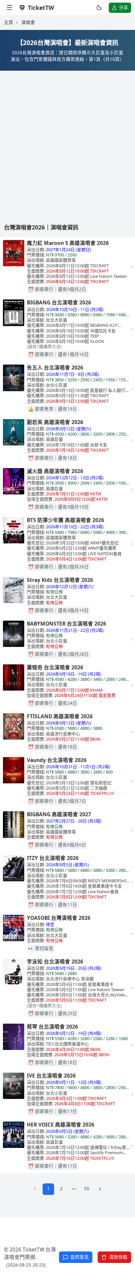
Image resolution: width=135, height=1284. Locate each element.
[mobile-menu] (9, 7)
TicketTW (41, 8)
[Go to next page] (99, 1189)
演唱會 (28, 22)
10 (86, 1189)
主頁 (8, 22)
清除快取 (118, 1257)
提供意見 (79, 1257)
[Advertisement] (67, 141)
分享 (123, 8)
